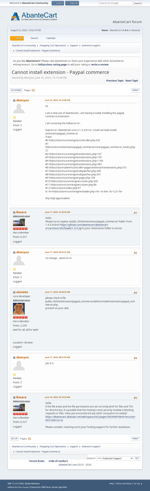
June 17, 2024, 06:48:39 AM (57, 292)
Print (135, 90)
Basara (21, 212)
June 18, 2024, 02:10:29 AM (57, 397)
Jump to (91, 458)
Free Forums (23, 487)
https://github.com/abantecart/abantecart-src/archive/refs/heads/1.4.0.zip (76, 226)
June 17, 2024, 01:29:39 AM (57, 212)
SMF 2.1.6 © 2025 (16, 483)
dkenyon (22, 100)
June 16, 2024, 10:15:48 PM (57, 100)
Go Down (16, 90)
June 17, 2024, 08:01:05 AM (57, 357)
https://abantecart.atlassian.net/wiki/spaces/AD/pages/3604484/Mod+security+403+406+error (90, 418)
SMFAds (11, 487)
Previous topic (115, 80)
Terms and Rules (124, 483)
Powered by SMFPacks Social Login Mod (48, 487)
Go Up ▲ (138, 483)
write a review (99, 64)
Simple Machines (32, 483)
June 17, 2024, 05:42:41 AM (57, 252)
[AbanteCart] (14, 338)
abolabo (22, 292)
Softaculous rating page (52, 64)
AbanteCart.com (68, 464)
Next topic (131, 80)
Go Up (14, 438)
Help (111, 483)
